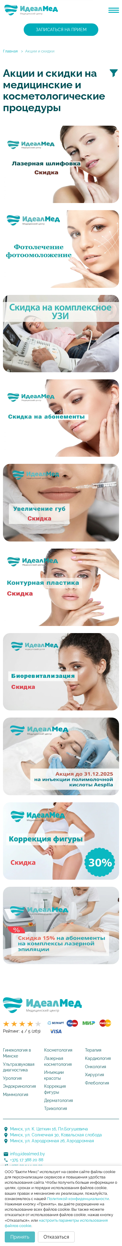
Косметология (58, 1050)
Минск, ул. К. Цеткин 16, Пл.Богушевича (49, 1129)
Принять (19, 1237)
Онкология (95, 1066)
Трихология (55, 1108)
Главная (10, 51)
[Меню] (113, 10)
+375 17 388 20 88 (26, 1159)
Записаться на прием (61, 29)
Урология (12, 1078)
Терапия (93, 1050)
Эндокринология (19, 1086)
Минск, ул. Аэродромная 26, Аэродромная (52, 1140)
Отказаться (56, 1237)
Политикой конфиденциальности (78, 1199)
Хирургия (94, 1074)
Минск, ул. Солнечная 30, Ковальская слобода (56, 1134)
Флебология (97, 1083)
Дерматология (58, 1100)
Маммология (15, 1094)
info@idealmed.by (27, 1153)
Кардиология (98, 1058)
